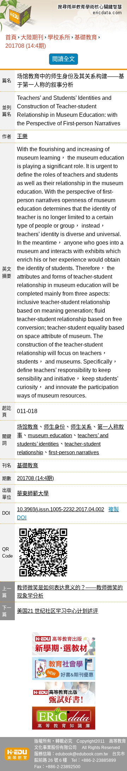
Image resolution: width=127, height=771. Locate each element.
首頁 (11, 37)
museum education (50, 435)
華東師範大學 (33, 493)
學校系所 (59, 37)
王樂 (22, 136)
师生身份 (54, 427)
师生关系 (81, 427)
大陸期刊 (32, 37)
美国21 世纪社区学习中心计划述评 (57, 611)
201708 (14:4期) (25, 46)
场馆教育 (27, 427)
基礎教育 (85, 37)
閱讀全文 (63, 59)
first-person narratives (74, 452)
